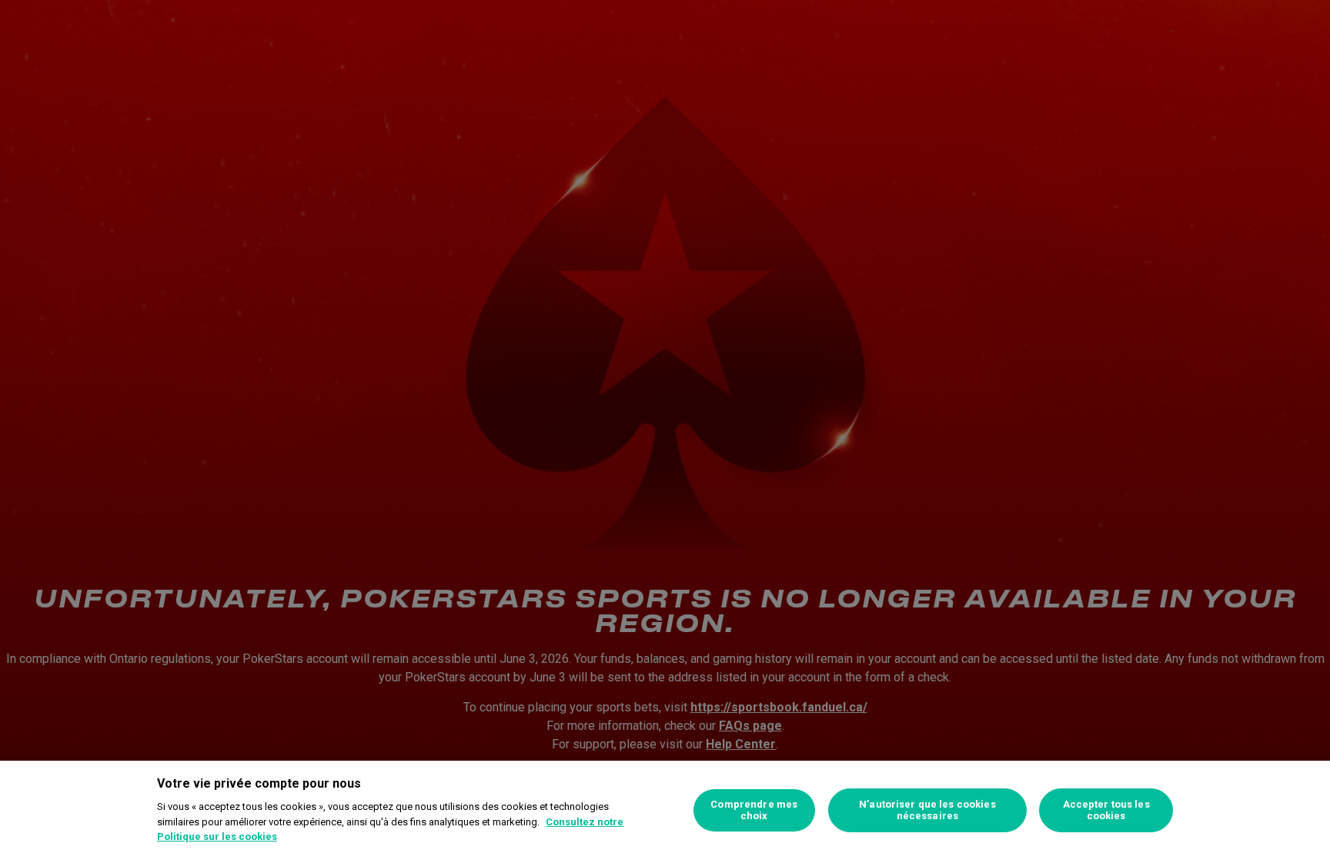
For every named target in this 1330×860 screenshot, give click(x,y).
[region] (665, 810)
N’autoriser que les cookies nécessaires (927, 810)
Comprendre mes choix (753, 810)
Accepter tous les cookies (1106, 810)
